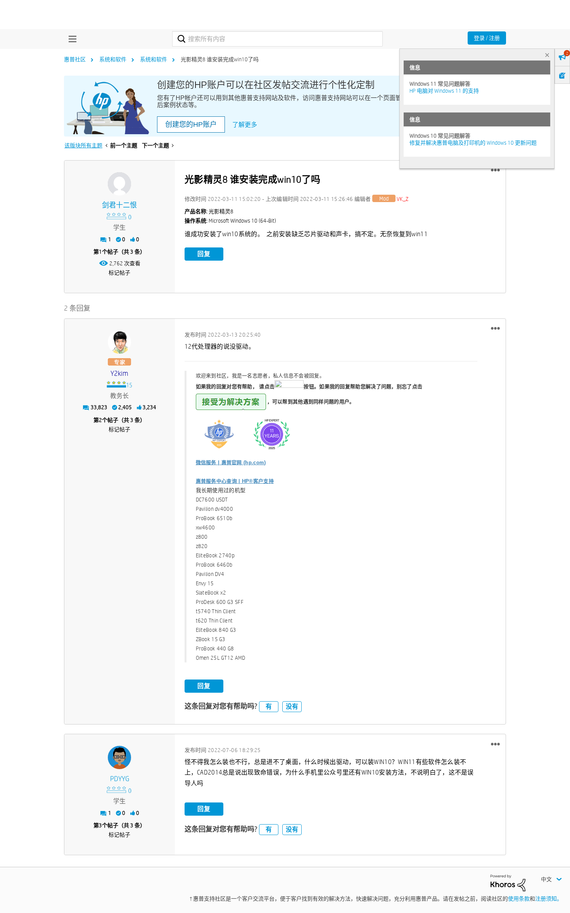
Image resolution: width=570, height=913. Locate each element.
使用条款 (519, 898)
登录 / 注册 (487, 38)
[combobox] (277, 39)
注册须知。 (548, 898)
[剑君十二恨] (119, 183)
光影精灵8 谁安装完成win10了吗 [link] (220, 59)
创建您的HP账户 (191, 124)
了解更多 (244, 124)
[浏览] (70, 38)
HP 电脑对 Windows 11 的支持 (444, 90)
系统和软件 (112, 59)
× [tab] (547, 55)
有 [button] (269, 706)
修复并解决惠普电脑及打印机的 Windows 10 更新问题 (473, 142)
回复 (204, 254)
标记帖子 (119, 272)
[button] (495, 170)
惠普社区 (75, 59)
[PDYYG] (119, 757)
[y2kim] (119, 342)
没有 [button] (292, 706)
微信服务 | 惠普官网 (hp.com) (231, 462)
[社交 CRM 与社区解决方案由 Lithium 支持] (508, 882)
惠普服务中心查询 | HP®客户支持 (235, 481)
